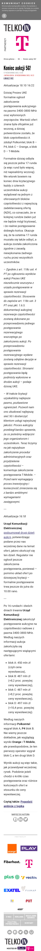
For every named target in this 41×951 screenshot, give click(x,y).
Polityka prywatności (12, 923)
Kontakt (29, 923)
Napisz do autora (20, 814)
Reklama (19, 917)
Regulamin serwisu (31, 917)
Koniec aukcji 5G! (29, 59)
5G (19, 59)
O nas (8, 917)
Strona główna (9, 59)
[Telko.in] (20, 28)
